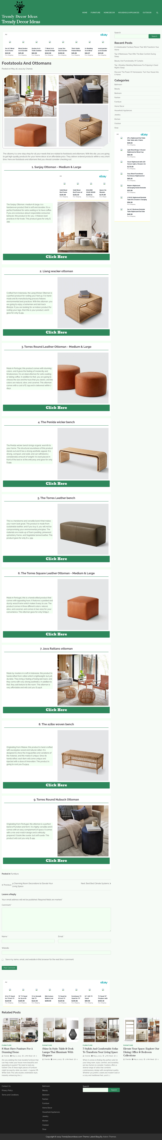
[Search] (157, 13)
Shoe (116, 128)
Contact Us (6, 1086)
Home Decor (109, 13)
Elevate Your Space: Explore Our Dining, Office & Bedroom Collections (141, 1052)
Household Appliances (128, 13)
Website (5, 948)
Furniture (95, 13)
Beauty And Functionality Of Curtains (128, 61)
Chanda (29, 69)
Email (61, 936)
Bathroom (118, 84)
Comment (7, 905)
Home (84, 13)
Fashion (117, 97)
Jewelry (117, 115)
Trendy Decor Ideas (21, 22)
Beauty (117, 89)
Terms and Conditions (10, 1095)
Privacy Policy (7, 1090)
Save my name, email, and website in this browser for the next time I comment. (39, 959)
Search (117, 33)
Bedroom (118, 93)
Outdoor (147, 13)
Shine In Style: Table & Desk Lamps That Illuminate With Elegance (58, 1052)
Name (5, 936)
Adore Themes (109, 1137)
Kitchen (117, 119)
